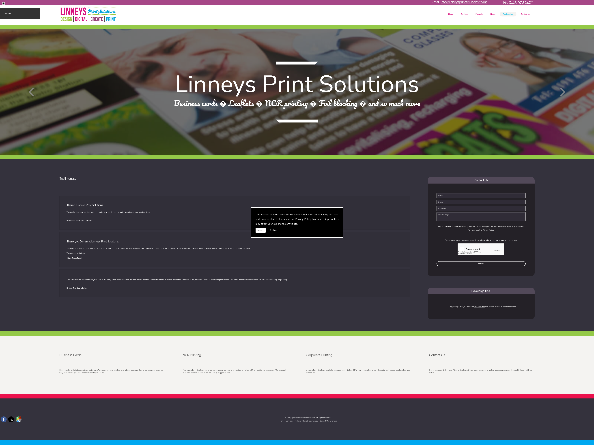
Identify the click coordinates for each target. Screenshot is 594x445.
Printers (8, 13)
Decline (273, 230)
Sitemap (333, 421)
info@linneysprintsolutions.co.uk (464, 2)
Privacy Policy (303, 219)
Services (464, 14)
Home (450, 14)
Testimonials (508, 14)
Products (479, 14)
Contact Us (525, 14)
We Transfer (479, 307)
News (492, 14)
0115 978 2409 (521, 2)
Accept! (260, 230)
